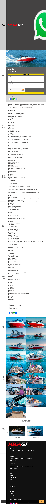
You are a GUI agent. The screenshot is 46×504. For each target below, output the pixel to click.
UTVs (11, 479)
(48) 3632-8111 (14, 460)
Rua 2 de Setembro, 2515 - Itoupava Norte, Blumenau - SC (21, 466)
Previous (7, 432)
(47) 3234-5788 (14, 468)
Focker (11, 482)
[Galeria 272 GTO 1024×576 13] (16, 389)
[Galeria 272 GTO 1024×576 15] (16, 401)
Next (44, 432)
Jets (11, 473)
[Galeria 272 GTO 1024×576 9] (16, 367)
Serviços (12, 493)
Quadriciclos (13, 477)
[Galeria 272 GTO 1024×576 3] (16, 333)
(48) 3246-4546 (14, 453)
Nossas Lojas (13, 495)
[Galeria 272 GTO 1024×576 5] (16, 345)
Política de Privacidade (9, 502)
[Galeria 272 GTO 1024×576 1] (16, 322)
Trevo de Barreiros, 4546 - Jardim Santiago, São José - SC (22, 450)
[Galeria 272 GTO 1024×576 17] (16, 412)
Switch (11, 475)
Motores (12, 484)
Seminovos (12, 486)
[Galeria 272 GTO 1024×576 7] (16, 356)
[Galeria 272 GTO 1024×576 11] (16, 378)
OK (41, 501)
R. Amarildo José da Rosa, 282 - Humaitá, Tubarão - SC (21, 458)
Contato (12, 497)
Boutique (12, 491)
